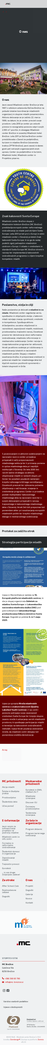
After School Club (10, 886)
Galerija (29, 894)
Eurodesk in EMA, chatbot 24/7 (34, 790)
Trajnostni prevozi (10, 864)
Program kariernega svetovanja (35, 834)
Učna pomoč (8, 806)
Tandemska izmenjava (31, 814)
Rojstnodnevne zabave (9, 891)
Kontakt (29, 902)
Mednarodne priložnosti (34, 782)
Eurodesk (6, 868)
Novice (29, 898)
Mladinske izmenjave (30, 797)
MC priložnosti (11, 781)
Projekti (29, 886)
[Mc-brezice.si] (8, 4)
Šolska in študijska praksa (10, 792)
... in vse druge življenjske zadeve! (11, 873)
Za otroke (8, 880)
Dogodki (6, 896)
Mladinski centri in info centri (11, 837)
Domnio (41, 1039)
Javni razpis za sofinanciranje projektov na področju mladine (10, 829)
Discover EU (31, 802)
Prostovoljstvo (9, 797)
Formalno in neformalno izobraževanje (8, 845)
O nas (29, 880)
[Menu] (22, 4)
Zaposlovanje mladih (8, 858)
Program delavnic (34, 829)
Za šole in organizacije (34, 822)
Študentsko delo (9, 801)
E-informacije (11, 820)
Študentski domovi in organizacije (10, 852)
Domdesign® (15, 1039)
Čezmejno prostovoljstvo (32, 807)
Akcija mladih (8, 787)
